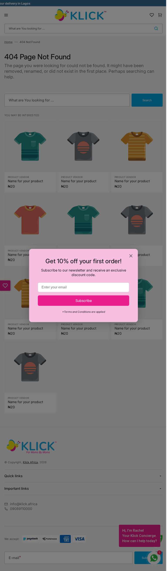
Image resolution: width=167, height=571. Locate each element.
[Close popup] (129, 256)
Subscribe (82, 300)
